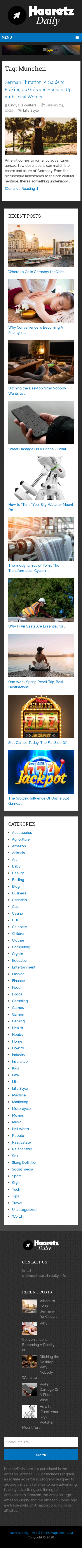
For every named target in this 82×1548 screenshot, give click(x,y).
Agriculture (21, 839)
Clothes (18, 940)
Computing (21, 947)
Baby (16, 866)
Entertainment (23, 967)
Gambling (20, 1001)
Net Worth (20, 1129)
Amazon (19, 846)
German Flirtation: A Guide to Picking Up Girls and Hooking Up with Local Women (38, 89)
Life (15, 1082)
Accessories (22, 833)
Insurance (20, 1062)
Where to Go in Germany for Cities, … (48, 1309)
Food (16, 987)
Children (18, 934)
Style (16, 1183)
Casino (17, 913)
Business (19, 893)
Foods (17, 994)
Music (16, 1122)
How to (18, 1048)
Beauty (18, 873)
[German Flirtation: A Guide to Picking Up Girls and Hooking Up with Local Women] (41, 136)
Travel (17, 1203)
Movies (18, 1115)
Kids (15, 1068)
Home (17, 1041)
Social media (22, 1169)
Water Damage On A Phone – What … (49, 1392)
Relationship (22, 1149)
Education (20, 961)
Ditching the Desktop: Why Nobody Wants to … (40, 1367)
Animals (18, 853)
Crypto (17, 954)
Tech (16, 1189)
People (18, 1136)
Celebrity (19, 927)
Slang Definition (24, 1163)
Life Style (31, 110)
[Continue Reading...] (21, 189)
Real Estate (21, 1142)
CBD (15, 920)
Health (17, 1028)
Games (18, 1008)
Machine (19, 1095)
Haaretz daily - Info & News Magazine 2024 (41, 1533)
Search (41, 1455)
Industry (18, 1055)
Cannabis (19, 900)
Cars (15, 907)
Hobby (17, 1035)
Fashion (18, 974)
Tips (15, 1196)
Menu (7, 37)
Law (15, 1075)
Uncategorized (24, 1210)
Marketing (20, 1102)
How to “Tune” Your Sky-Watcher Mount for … (40, 1417)
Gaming (18, 1021)
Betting (18, 880)
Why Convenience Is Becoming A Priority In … (38, 1336)
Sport (16, 1176)
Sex (15, 1156)
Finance (18, 981)
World (17, 1216)
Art (14, 860)
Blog (16, 886)
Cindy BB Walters (22, 105)
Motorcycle (21, 1109)
